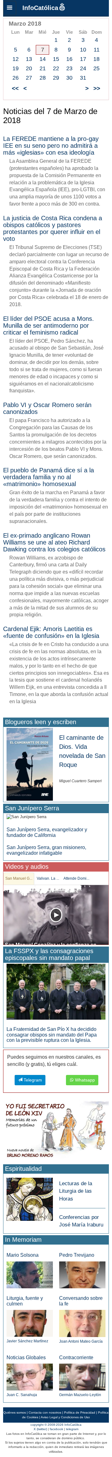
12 (15, 59)
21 (43, 68)
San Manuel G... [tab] (18, 878)
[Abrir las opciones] (9, 8)
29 (56, 78)
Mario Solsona (23, 1255)
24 (83, 68)
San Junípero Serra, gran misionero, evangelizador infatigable (46, 850)
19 (15, 68)
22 (56, 68)
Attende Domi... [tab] (76, 878)
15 (56, 59)
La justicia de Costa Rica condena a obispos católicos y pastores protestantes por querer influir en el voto (52, 228)
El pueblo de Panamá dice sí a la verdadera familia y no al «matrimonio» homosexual (48, 477)
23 (69, 68)
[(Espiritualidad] (30, 1197)
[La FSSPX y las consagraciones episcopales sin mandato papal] (56, 991)
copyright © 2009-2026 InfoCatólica (56, 1424)
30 (69, 78)
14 (43, 59)
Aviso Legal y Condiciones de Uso (65, 1417)
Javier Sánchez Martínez (27, 1341)
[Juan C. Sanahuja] (30, 1377)
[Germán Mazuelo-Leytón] (82, 1377)
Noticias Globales (26, 1357)
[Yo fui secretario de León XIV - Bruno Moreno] (56, 1130)
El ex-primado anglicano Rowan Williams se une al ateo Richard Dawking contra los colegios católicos (54, 542)
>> (96, 88)
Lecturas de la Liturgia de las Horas (75, 1191)
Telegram (32, 1079)
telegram (72, 1429)
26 (15, 78)
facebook (56, 1429)
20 (29, 68)
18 (96, 59)
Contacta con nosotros (45, 1412)
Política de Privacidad (79, 1412)
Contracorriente (76, 1357)
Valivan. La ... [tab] (48, 878)
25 (96, 68)
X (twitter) (40, 1429)
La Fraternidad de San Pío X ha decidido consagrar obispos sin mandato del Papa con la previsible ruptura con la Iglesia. (52, 1035)
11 (97, 50)
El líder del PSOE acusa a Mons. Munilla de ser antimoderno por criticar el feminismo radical (48, 325)
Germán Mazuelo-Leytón (80, 1395)
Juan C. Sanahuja (22, 1395)
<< (15, 88)
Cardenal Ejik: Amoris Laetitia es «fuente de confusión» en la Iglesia (51, 632)
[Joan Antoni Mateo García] (82, 1323)
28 (43, 78)
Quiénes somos (14, 1412)
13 (29, 59)
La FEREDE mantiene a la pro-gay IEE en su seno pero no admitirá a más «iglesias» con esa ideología (51, 145)
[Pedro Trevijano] (82, 1274)
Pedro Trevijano (76, 1255)
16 (69, 59)
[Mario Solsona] (30, 1274)
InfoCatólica (40, 7)
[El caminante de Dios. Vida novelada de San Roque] (30, 764)
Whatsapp (84, 1079)
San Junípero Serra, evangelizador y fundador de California (47, 832)
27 (29, 78)
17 (83, 59)
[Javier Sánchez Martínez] (30, 1323)
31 (83, 78)
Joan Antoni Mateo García (81, 1341)
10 (83, 50)
